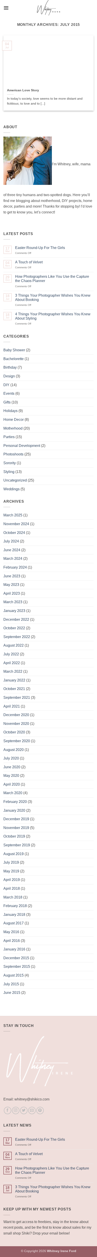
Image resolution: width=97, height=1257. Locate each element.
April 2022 (11, 663)
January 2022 (14, 680)
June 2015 (11, 993)
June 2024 (11, 550)
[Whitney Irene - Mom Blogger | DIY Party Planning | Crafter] (48, 8)
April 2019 (11, 880)
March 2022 (12, 671)
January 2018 (14, 914)
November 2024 (16, 524)
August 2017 (13, 923)
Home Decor (13, 419)
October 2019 (14, 836)
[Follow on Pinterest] (40, 1110)
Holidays (10, 411)
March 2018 (12, 897)
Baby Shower (14, 350)
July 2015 (11, 984)
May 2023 (11, 585)
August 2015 (13, 975)
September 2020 (16, 741)
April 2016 (11, 941)
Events (8, 393)
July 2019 (11, 862)
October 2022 (14, 628)
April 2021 (11, 706)
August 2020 (13, 750)
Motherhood (13, 428)
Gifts (7, 402)
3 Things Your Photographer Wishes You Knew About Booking (52, 298)
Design (9, 376)
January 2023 (14, 611)
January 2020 (14, 810)
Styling (8, 472)
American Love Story (23, 90)
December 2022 (16, 619)
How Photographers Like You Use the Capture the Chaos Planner (52, 279)
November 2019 (16, 828)
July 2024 (11, 541)
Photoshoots (13, 454)
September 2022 (16, 637)
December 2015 (16, 958)
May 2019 (11, 871)
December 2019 (16, 819)
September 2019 (16, 845)
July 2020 (11, 758)
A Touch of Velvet (29, 262)
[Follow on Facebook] (7, 1110)
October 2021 (14, 689)
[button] (6, 7)
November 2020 (16, 724)
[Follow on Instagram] (15, 1110)
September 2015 (16, 966)
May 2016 (11, 932)
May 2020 (11, 776)
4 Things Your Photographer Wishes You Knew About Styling (52, 316)
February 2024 (15, 567)
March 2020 (12, 793)
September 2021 (16, 697)
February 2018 (15, 906)
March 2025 (12, 515)
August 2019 (13, 854)
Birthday (10, 367)
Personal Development (21, 446)
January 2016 (14, 949)
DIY (6, 385)
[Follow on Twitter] (24, 1110)
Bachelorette (13, 359)
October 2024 (14, 533)
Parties (9, 437)
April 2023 (11, 593)
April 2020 (11, 784)
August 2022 (13, 645)
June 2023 (11, 576)
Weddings (11, 489)
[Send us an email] (32, 1110)
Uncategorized (15, 480)
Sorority (9, 463)
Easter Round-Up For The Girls (40, 248)
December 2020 (16, 715)
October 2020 (14, 732)
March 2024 (12, 558)
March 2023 (12, 602)
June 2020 (11, 767)
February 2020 (15, 802)
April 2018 (11, 888)
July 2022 (11, 654)
